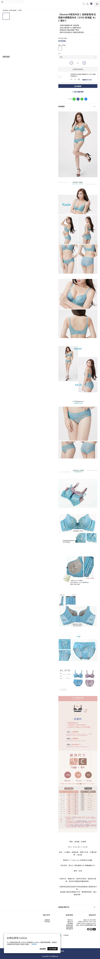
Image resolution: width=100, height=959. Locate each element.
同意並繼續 (52, 949)
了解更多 (34, 944)
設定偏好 (43, 949)
